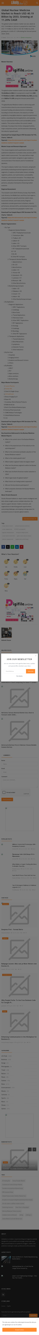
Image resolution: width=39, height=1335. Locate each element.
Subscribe (30, 671)
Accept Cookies (19, 1330)
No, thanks (19, 676)
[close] (35, 655)
